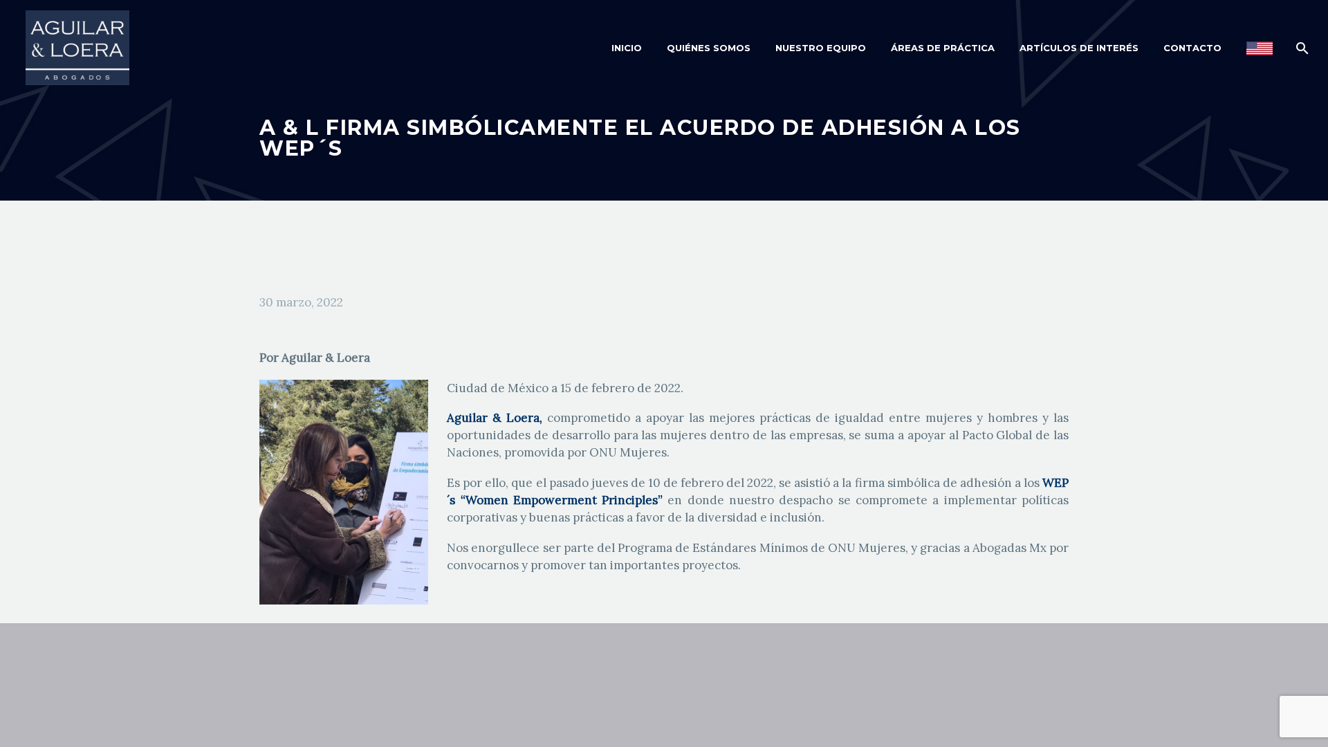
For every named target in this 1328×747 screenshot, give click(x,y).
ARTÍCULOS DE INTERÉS (1079, 47)
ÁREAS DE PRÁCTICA (943, 47)
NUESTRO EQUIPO (820, 47)
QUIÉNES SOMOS (708, 47)
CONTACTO (1192, 47)
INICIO (626, 47)
